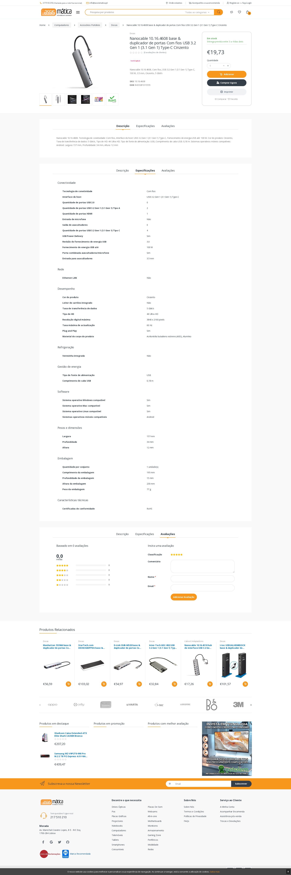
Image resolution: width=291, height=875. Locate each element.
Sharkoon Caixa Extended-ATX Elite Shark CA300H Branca (70, 734)
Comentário (154, 561)
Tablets (115, 839)
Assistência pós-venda (230, 816)
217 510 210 (48, 3)
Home (42, 25)
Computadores (61, 25)
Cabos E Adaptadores (193, 641)
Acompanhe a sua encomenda (206, 3)
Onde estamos (175, 3)
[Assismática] (56, 12)
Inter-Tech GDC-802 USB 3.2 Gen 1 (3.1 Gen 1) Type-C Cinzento (163, 646)
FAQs (186, 821)
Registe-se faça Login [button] (241, 3)
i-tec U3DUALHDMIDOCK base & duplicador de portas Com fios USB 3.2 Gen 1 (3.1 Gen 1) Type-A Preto (233, 646)
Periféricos (153, 839)
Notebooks (117, 825)
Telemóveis (117, 835)
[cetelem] (227, 749)
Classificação (155, 554)
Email (151, 586)
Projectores (117, 821)
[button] (199, 12)
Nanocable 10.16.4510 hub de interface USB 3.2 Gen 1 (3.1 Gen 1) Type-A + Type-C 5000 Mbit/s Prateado (198, 646)
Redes (151, 849)
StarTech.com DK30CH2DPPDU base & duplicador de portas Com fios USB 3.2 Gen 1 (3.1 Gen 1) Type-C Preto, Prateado (92, 646)
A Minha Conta (227, 806)
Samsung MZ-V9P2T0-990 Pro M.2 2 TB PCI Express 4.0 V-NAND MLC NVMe (71, 755)
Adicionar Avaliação (183, 597)
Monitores (153, 825)
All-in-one (152, 816)
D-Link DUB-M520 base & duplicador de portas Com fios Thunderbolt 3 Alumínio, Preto (128, 646)
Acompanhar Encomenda (232, 811)
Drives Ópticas (119, 806)
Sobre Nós (189, 806)
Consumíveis (118, 849)
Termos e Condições (194, 811)
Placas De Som (155, 806)
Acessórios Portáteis (90, 25)
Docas (114, 25)
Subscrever (241, 783)
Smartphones (118, 844)
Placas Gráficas (119, 816)
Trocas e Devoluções (230, 821)
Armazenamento (156, 830)
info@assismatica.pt (98, 3)
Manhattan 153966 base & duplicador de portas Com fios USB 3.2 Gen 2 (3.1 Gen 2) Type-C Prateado (57, 646)
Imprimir (228, 91)
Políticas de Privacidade (195, 816)
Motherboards (155, 821)
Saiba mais (215, 871)
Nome (152, 576)
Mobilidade (153, 844)
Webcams (152, 811)
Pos (113, 811)
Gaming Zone (154, 835)
